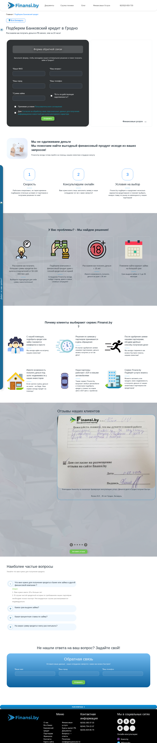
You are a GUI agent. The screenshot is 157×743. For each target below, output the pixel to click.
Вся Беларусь (17, 20)
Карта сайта (49, 742)
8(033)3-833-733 (126, 5)
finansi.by (124, 739)
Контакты (48, 739)
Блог (83, 5)
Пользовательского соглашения (48, 106)
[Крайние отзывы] (85, 544)
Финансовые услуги (135, 121)
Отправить (48, 118)
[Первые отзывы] (71, 544)
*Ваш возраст (55, 69)
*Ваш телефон (56, 81)
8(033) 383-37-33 (87, 723)
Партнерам (48, 733)
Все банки (48, 725)
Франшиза (48, 736)
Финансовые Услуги (102, 5)
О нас (46, 722)
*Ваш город (17, 81)
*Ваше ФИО (18, 69)
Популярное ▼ (78, 707)
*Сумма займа (19, 93)
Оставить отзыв (78, 551)
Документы (49, 5)
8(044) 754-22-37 (87, 726)
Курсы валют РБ (69, 728)
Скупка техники (67, 5)
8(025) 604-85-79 (87, 730)
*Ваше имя (18, 669)
